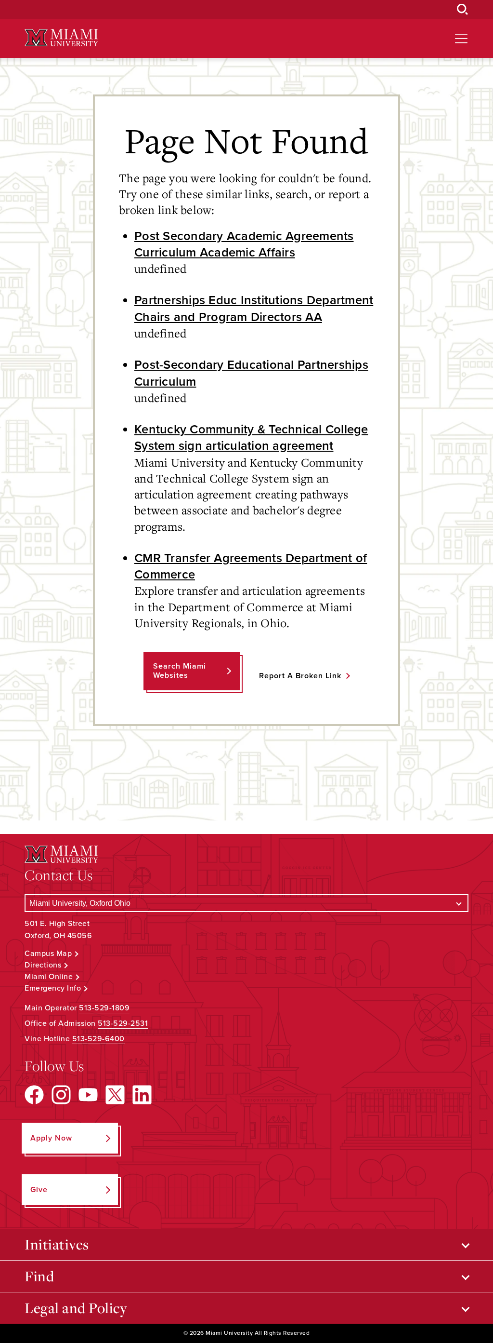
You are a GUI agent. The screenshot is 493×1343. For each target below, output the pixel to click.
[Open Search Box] (462, 9)
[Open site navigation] (461, 38)
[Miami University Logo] (61, 38)
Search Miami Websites (179, 670)
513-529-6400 (98, 1039)
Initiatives (57, 1244)
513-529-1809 (104, 1008)
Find (39, 1276)
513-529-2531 (123, 1023)
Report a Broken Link (300, 676)
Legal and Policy (76, 1307)
